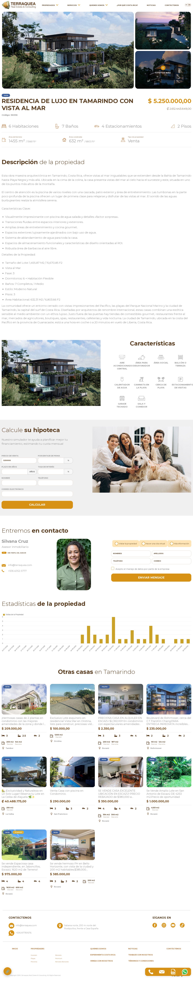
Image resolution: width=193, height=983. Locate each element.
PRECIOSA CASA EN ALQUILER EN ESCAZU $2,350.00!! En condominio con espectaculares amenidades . (120, 721)
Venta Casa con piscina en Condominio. (67, 792)
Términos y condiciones (141, 961)
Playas (33, 958)
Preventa (34, 961)
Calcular (37, 504)
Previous (4, 699)
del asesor (16, 553)
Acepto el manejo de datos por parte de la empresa (142, 569)
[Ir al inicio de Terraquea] (19, 5)
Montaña (58, 955)
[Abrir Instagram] (164, 925)
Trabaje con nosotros (140, 955)
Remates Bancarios (62, 961)
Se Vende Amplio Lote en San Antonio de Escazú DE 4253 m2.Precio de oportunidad (165, 793)
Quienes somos (96, 5)
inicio (15, 949)
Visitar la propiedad (128, 544)
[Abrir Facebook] (154, 925)
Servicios (72, 5)
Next (45, 699)
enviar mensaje (151, 577)
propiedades (37, 949)
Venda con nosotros (101, 961)
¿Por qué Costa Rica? (127, 5)
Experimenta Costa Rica (102, 955)
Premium (58, 958)
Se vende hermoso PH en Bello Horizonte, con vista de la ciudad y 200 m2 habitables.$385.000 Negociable (72, 867)
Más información (181, 544)
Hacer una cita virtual (155, 544)
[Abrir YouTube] (173, 925)
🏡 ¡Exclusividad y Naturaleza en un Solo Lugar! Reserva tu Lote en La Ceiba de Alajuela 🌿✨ (23, 793)
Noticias (151, 5)
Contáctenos (172, 5)
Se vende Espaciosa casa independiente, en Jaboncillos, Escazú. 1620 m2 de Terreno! (21, 866)
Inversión (34, 955)
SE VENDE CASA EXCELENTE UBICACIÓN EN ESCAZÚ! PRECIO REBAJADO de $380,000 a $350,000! (119, 794)
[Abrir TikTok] (182, 925)
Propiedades (48, 5)
